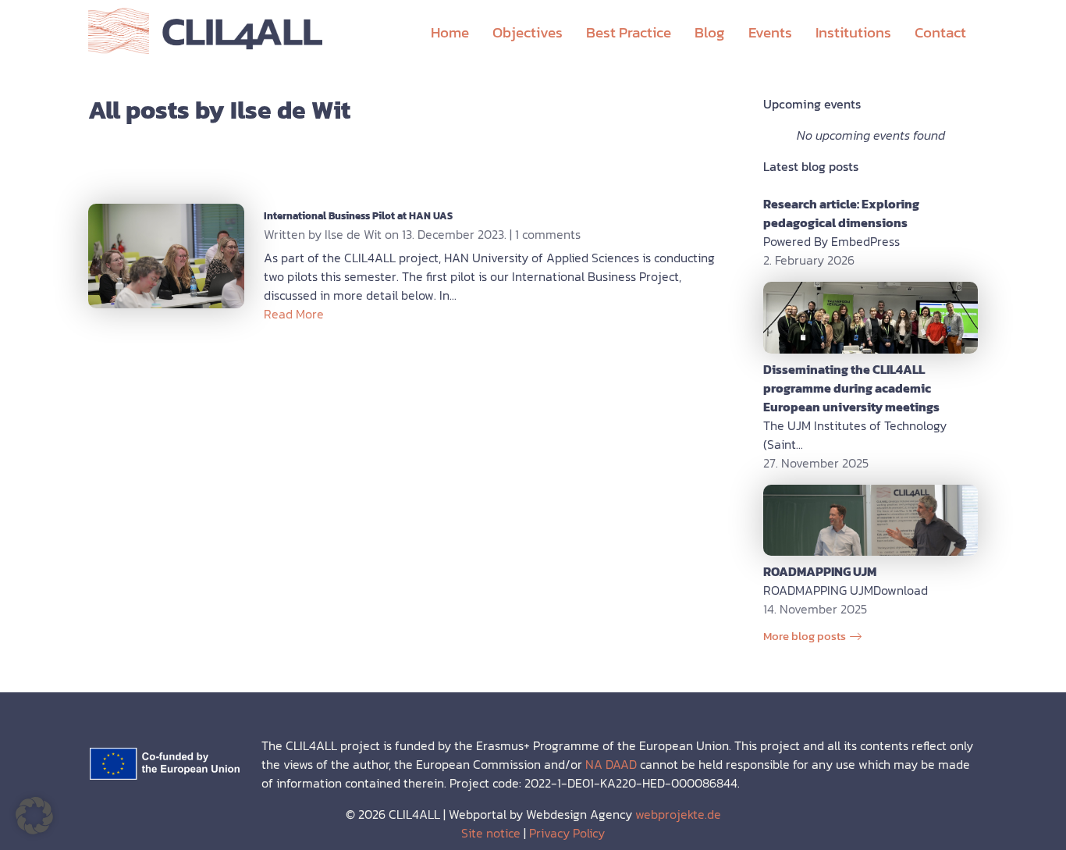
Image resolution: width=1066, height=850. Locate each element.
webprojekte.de (678, 814)
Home (450, 32)
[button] (34, 815)
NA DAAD (611, 764)
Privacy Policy (567, 832)
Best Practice (628, 32)
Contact (940, 32)
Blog (710, 32)
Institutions (853, 32)
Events (770, 32)
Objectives (527, 32)
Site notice (491, 832)
